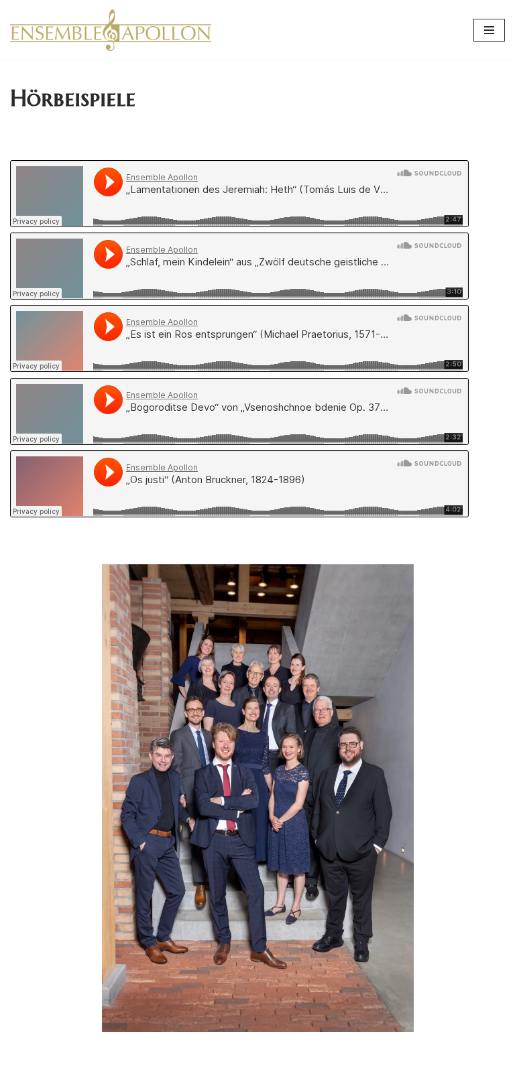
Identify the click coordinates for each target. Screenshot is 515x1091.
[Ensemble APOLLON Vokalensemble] (110, 30)
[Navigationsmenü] (489, 30)
